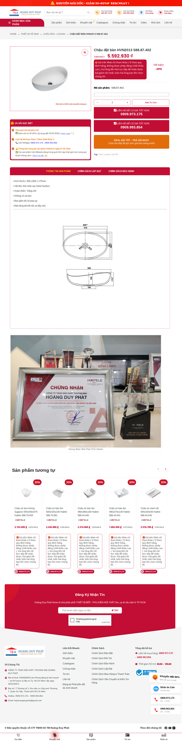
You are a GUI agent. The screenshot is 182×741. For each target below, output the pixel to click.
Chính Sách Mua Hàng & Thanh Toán (111, 674)
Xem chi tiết (38, 155)
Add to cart (151, 102)
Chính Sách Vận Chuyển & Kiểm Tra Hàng (110, 681)
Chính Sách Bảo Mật (102, 653)
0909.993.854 (51, 143)
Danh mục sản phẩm (21, 23)
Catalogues (102, 22)
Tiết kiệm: (158, 65)
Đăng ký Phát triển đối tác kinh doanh (74, 686)
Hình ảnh (155, 22)
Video (144, 22)
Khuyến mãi (86, 22)
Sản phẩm (56, 22)
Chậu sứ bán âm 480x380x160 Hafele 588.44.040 (88, 512)
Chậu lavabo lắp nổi (108, 154)
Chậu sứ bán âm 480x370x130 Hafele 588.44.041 (119, 512)
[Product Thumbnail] (85, 52)
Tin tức (133, 22)
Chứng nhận (118, 22)
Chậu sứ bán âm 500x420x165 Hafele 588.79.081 (56, 512)
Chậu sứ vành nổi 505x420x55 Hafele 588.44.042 (150, 512)
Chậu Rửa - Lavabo (54, 34)
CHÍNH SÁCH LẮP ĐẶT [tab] (89, 171)
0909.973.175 (37, 143)
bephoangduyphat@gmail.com (28, 700)
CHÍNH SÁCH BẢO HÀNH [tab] (121, 171)
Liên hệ (168, 22)
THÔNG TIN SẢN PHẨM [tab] (58, 171)
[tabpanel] (90, 252)
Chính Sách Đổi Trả (102, 658)
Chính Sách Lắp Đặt (102, 669)
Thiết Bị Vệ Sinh (30, 34)
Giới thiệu (71, 22)
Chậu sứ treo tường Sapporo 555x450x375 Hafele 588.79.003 (26, 512)
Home (13, 34)
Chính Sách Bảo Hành (103, 663)
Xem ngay (65, 133)
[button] (158, 469)
